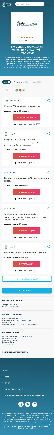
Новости (6, 376)
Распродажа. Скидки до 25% (20, 214)
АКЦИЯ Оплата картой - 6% (19, 139)
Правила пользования (12, 389)
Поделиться (28, 291)
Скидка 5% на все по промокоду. (22, 106)
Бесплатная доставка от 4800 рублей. (25, 252)
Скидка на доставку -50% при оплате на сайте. (26, 179)
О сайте (6, 370)
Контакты (6, 382)
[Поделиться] (48, 100)
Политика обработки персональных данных (23, 395)
